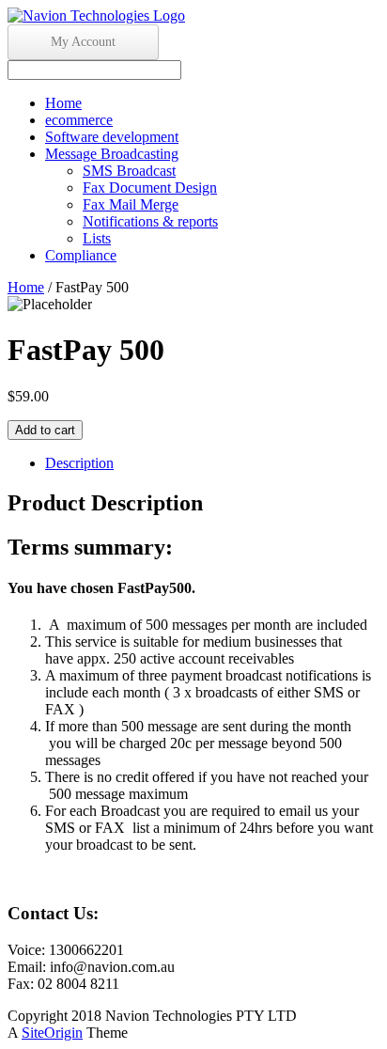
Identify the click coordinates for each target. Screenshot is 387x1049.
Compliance (80, 255)
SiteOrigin (52, 1033)
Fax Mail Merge (130, 204)
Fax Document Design (150, 188)
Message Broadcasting (111, 154)
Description (79, 463)
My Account (83, 42)
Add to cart (45, 430)
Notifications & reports (150, 221)
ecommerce (79, 120)
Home (63, 103)
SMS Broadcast (129, 171)
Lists (97, 238)
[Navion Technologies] (96, 15)
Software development (111, 137)
